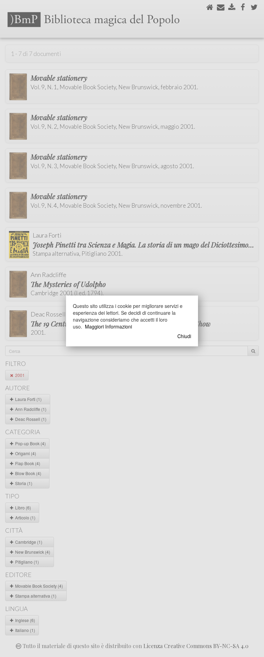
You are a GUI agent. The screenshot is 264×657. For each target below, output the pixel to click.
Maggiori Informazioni (108, 326)
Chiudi (184, 336)
